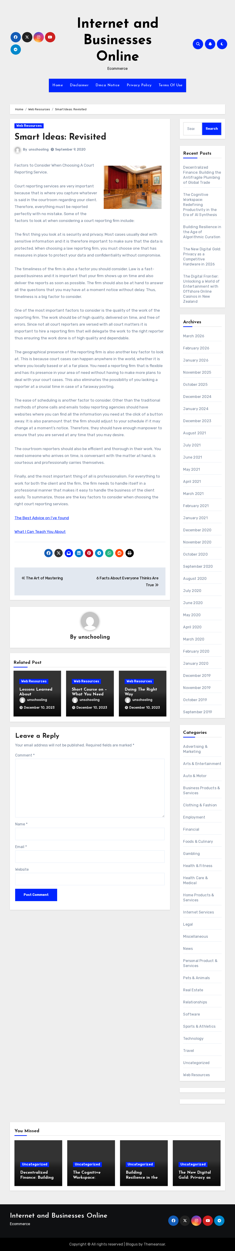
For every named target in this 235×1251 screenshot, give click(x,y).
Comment (25, 755)
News (188, 948)
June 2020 (193, 603)
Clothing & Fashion (200, 805)
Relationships (195, 1002)
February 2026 (196, 348)
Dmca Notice (107, 85)
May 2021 (191, 469)
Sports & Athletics (199, 1026)
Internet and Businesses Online (118, 40)
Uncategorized (196, 1063)
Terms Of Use (171, 85)
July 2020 (192, 591)
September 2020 (198, 566)
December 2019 (197, 675)
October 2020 (195, 554)
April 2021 (192, 481)
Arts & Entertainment (202, 764)
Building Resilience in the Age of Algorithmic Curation (202, 232)
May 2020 (192, 615)
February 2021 (196, 506)
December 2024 (197, 396)
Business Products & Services (201, 790)
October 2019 (195, 700)
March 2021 (193, 494)
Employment (194, 817)
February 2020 (196, 651)
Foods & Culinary (198, 841)
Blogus (132, 1244)
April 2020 (192, 627)
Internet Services (198, 912)
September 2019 (197, 712)
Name (21, 824)
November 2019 (197, 688)
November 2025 (197, 372)
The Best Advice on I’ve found (41, 518)
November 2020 (197, 542)
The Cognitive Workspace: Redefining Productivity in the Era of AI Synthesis (200, 204)
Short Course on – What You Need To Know (89, 695)
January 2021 (195, 518)
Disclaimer (79, 85)
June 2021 (192, 457)
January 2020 (195, 663)
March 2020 (193, 639)
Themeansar (154, 1244)
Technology (193, 1038)
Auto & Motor (194, 776)
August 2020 (195, 578)
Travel (188, 1050)
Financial (191, 829)
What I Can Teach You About (40, 531)
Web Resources (29, 126)
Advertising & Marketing (195, 749)
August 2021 (194, 433)
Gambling (191, 853)
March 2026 (193, 336)
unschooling (39, 149)
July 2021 (192, 445)
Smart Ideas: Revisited (60, 137)
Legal (188, 924)
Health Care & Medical (195, 880)
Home (57, 85)
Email (21, 847)
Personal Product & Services (200, 963)
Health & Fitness (197, 866)
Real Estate (193, 990)
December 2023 (197, 421)
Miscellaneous (195, 936)
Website (22, 869)
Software (191, 1014)
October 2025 (195, 384)
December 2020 (197, 530)
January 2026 (195, 360)
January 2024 (195, 409)
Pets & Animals (196, 978)
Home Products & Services (198, 897)
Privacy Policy (139, 85)
